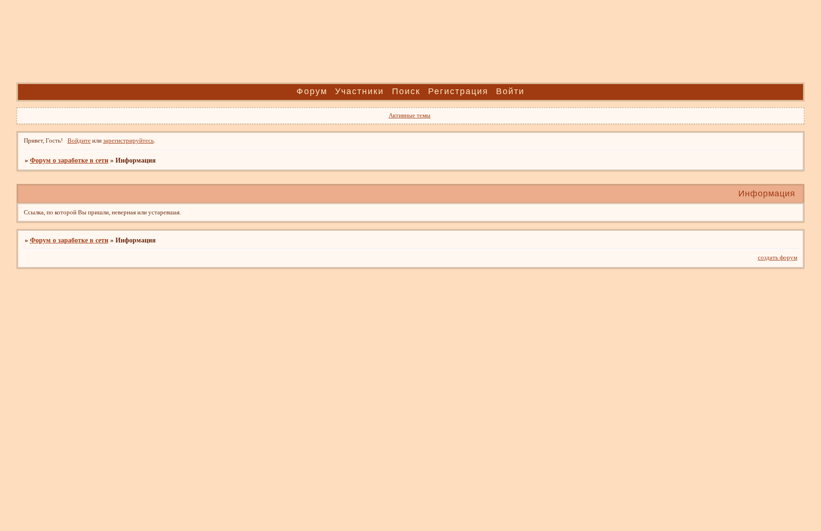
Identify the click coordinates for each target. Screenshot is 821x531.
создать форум (777, 257)
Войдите (79, 140)
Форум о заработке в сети (69, 160)
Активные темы (409, 115)
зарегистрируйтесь (128, 140)
